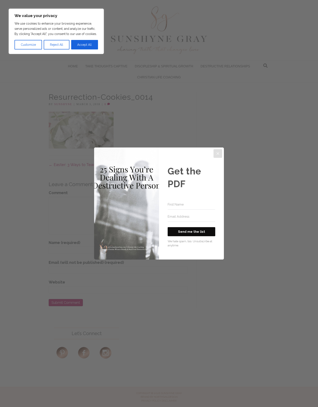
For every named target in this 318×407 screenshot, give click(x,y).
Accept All (84, 44)
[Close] (218, 153)
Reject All (56, 44)
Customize (28, 44)
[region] (56, 31)
